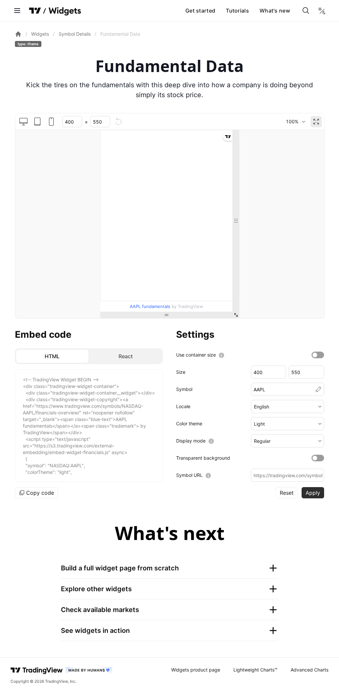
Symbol (184, 389)
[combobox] (295, 121)
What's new (275, 10)
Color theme (189, 423)
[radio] (52, 356)
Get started (200, 10)
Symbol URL (189, 475)
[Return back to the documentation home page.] (18, 34)
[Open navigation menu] (17, 10)
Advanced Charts (309, 670)
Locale (183, 406)
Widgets (40, 34)
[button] (287, 406)
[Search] (306, 10)
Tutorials (237, 10)
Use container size (196, 355)
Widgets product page (195, 670)
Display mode (191, 440)
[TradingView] (35, 10)
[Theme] (321, 10)
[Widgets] (64, 11)
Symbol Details (75, 34)
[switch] (318, 355)
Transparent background (203, 458)
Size (180, 372)
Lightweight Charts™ (255, 670)
